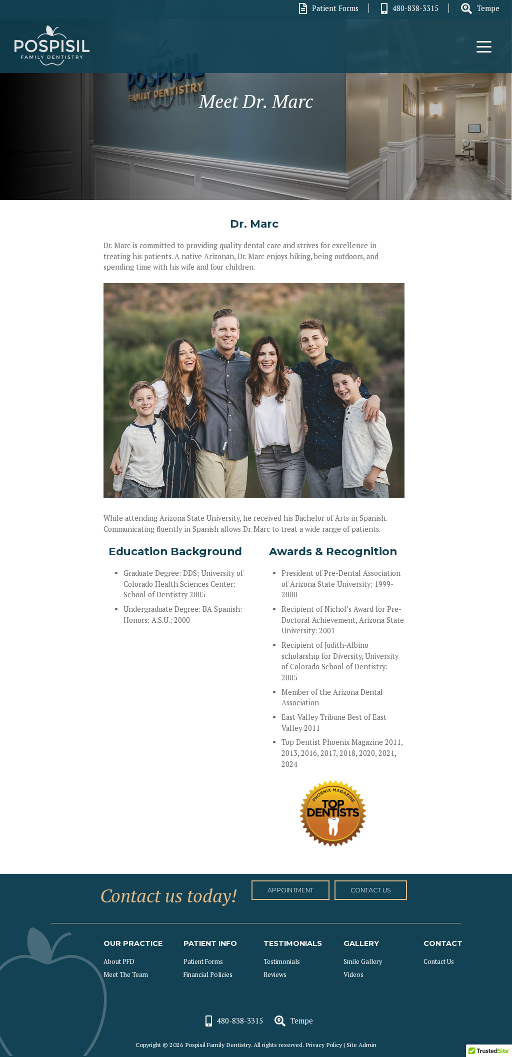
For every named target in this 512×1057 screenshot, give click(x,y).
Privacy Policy (324, 1044)
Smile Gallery (363, 961)
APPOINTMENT (291, 890)
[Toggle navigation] (484, 46)
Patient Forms (335, 8)
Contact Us (439, 961)
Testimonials (282, 961)
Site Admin (361, 1044)
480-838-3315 (415, 8)
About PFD (119, 961)
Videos (354, 974)
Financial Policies (208, 974)
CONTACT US (370, 890)
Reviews (275, 974)
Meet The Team (126, 974)
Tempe (488, 8)
